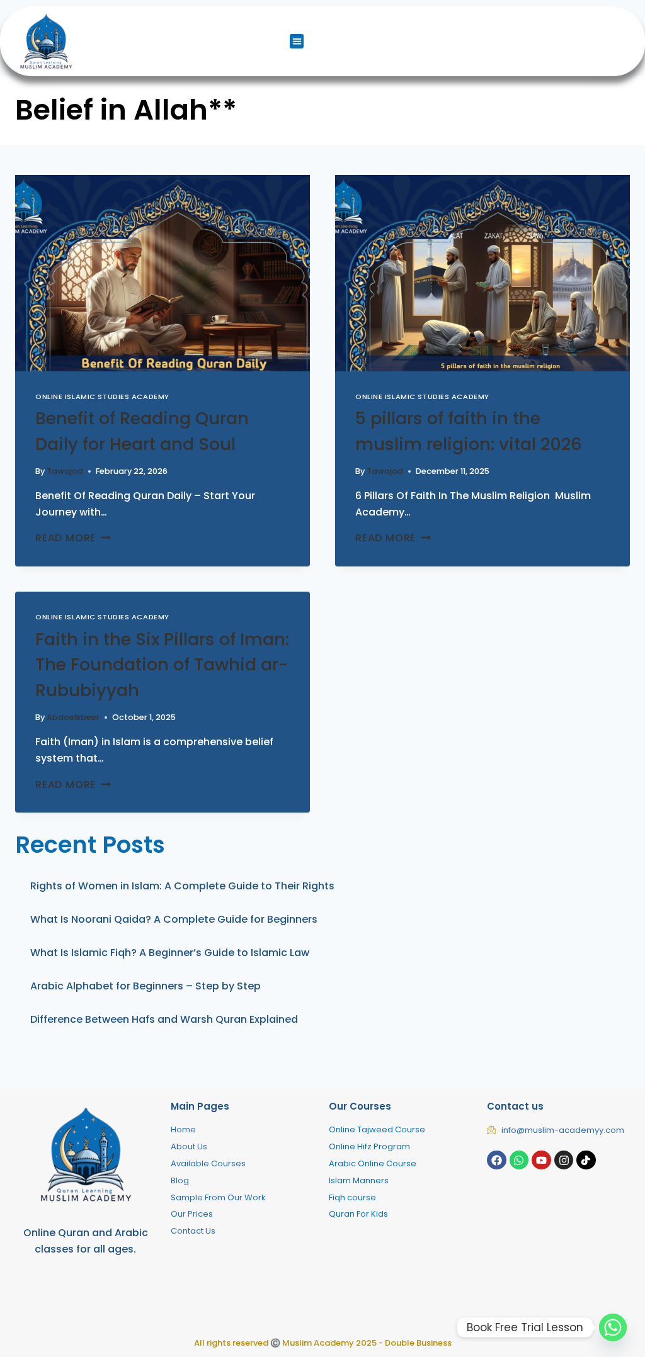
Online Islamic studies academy (102, 396)
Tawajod (65, 471)
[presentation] (162, 273)
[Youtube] (541, 1160)
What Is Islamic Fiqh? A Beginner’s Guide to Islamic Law (169, 952)
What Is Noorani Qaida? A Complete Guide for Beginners (173, 919)
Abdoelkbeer (73, 717)
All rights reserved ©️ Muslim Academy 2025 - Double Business (323, 1343)
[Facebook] (496, 1160)
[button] (297, 41)
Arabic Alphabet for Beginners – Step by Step (145, 986)
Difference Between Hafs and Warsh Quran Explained (164, 1019)
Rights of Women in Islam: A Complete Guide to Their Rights (182, 886)
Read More (73, 538)
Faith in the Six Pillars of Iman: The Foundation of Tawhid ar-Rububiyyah (162, 665)
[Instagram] (564, 1160)
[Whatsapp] (519, 1160)
